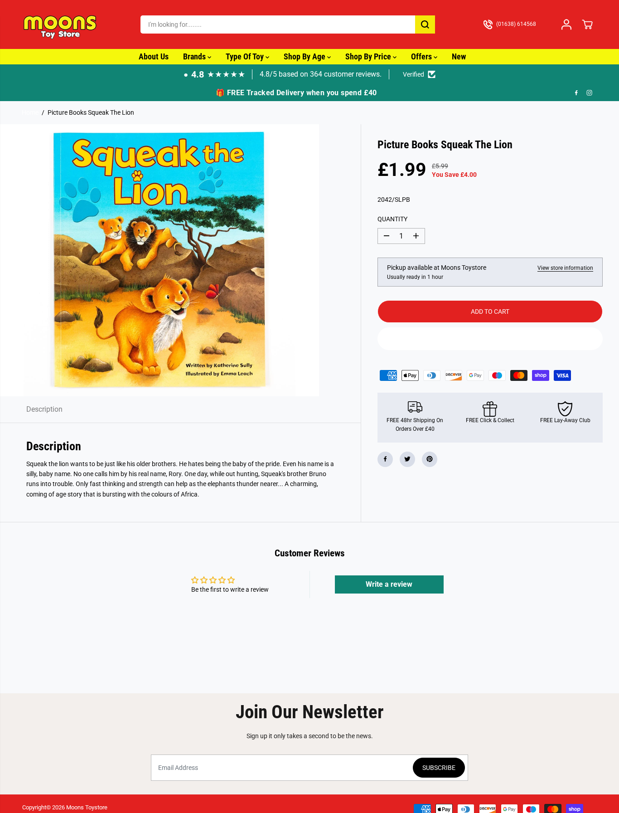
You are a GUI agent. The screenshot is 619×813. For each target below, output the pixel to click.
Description (44, 409)
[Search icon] (425, 24)
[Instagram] (589, 93)
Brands (195, 56)
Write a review (389, 584)
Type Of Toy (246, 56)
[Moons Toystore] (60, 24)
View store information (565, 268)
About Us (154, 56)
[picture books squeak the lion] (159, 260)
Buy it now (490, 338)
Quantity (392, 218)
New (459, 56)
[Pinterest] (429, 459)
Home (30, 112)
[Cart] (587, 24)
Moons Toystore (86, 807)
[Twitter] (407, 459)
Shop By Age (305, 56)
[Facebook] (576, 93)
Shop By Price (369, 56)
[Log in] (566, 24)
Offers (422, 56)
